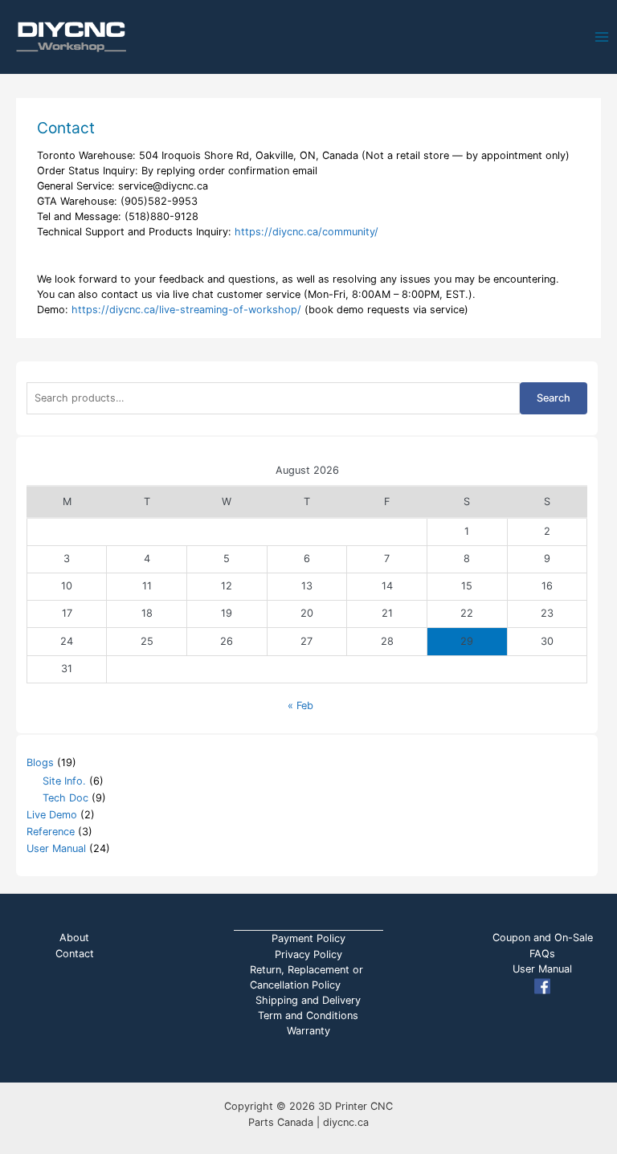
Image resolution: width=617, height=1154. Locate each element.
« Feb (300, 705)
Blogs (40, 762)
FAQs (542, 954)
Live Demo (52, 815)
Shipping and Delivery (308, 1000)
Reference (51, 832)
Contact (74, 954)
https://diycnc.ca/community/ (306, 232)
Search (553, 398)
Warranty (308, 1031)
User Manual (56, 848)
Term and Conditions (308, 1015)
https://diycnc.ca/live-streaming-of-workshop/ (188, 310)
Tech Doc (65, 798)
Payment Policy (308, 938)
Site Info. (64, 781)
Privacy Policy (308, 954)
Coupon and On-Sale (542, 938)
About (74, 938)
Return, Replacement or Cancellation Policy (306, 977)
